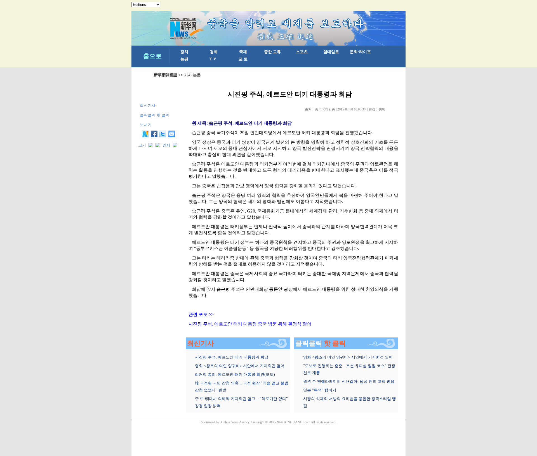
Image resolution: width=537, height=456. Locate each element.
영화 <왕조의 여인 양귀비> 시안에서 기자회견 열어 (239, 366)
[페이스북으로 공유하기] (154, 134)
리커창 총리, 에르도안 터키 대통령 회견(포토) (235, 374)
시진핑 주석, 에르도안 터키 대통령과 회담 (231, 357)
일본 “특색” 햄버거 (319, 390)
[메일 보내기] (171, 134)
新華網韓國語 (165, 75)
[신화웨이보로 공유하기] (145, 134)
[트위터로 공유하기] (162, 134)
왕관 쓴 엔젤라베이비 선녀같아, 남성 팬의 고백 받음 (348, 381)
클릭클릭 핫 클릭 (154, 115)
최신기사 (148, 105)
